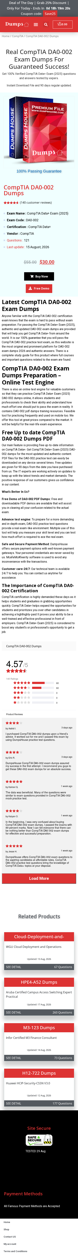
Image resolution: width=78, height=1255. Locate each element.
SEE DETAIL (13, 967)
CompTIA (17, 36)
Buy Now (41, 276)
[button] (35, 24)
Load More (39, 878)
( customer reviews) (36, 203)
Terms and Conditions (15, 1251)
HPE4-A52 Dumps (39, 982)
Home (5, 36)
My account (10, 1244)
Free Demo (41, 288)
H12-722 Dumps (39, 1073)
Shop (6, 1229)
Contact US (10, 1236)
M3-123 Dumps (39, 1027)
